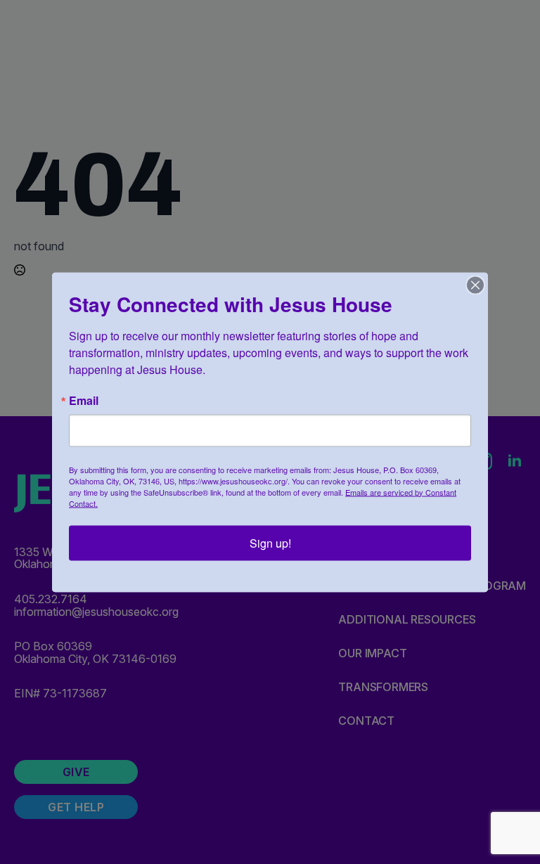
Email (83, 400)
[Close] (475, 284)
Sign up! (270, 542)
